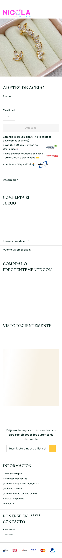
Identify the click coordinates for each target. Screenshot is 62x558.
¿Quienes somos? (12, 488)
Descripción (10, 179)
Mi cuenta (8, 503)
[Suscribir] (52, 448)
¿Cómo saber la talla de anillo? (20, 493)
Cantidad (9, 110)
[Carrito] (56, 12)
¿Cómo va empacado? (17, 249)
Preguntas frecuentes (15, 478)
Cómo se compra (12, 473)
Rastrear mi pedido (13, 498)
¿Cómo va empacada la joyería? (21, 483)
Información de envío (16, 241)
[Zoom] (59, 73)
